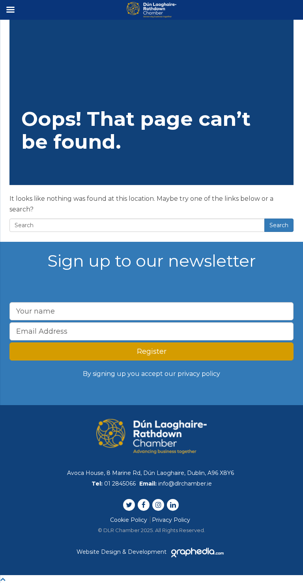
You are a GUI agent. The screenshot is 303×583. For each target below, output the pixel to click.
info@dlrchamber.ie (185, 483)
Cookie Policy (128, 519)
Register (151, 351)
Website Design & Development (122, 551)
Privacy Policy (171, 519)
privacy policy (199, 373)
